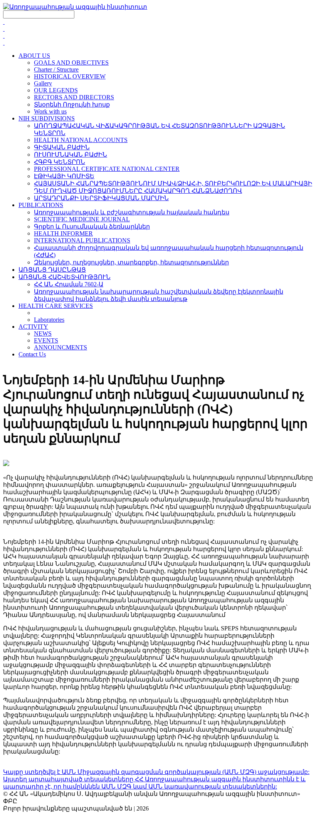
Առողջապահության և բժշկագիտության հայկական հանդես (131, 212)
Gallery (43, 83)
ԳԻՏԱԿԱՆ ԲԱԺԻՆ (62, 147)
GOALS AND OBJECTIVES (71, 62)
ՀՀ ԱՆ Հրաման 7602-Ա (68, 284)
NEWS (43, 333)
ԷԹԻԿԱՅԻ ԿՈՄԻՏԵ (64, 176)
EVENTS (46, 340)
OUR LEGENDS (56, 90)
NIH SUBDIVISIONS (46, 118)
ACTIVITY (33, 326)
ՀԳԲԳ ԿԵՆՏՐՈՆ (59, 162)
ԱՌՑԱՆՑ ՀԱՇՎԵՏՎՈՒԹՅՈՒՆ (64, 277)
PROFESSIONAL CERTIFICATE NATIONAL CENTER (107, 168)
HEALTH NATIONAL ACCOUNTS (81, 140)
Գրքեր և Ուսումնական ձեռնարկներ (92, 226)
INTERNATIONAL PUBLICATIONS (82, 240)
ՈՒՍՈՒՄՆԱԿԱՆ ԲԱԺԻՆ (70, 154)
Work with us (50, 111)
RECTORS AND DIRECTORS (74, 97)
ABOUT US (34, 55)
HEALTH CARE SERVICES (55, 306)
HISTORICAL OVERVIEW (70, 76)
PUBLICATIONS (40, 205)
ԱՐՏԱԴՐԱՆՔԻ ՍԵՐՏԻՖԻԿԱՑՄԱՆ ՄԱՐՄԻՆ (101, 198)
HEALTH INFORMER (63, 233)
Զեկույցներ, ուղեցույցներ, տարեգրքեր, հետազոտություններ (131, 262)
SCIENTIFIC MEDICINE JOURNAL (82, 219)
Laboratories (49, 319)
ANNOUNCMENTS (60, 347)
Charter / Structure (56, 69)
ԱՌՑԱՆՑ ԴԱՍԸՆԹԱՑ (52, 269)
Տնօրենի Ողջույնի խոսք (72, 104)
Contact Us (32, 354)
